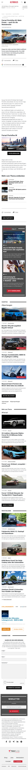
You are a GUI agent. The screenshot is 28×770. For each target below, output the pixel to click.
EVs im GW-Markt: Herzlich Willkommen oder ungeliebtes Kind (13, 249)
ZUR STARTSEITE (8, 218)
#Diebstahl (10, 352)
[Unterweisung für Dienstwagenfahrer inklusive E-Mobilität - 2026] (14, 266)
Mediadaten (20, 757)
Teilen (16, 60)
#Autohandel (11, 587)
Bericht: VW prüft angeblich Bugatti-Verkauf (11, 327)
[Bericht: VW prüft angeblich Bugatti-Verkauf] (14, 314)
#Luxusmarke (11, 323)
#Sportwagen (7, 305)
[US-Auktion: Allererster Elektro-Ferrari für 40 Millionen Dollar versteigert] (14, 422)
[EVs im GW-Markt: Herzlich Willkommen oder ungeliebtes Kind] (14, 237)
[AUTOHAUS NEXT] (9, 228)
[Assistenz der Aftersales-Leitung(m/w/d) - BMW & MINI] (5, 613)
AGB (9, 766)
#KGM (9, 558)
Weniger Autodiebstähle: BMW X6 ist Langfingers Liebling (13, 356)
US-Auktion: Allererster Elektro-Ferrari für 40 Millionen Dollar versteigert (13, 435)
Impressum (4, 766)
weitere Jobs (6, 629)
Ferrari (3, 100)
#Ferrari (4, 403)
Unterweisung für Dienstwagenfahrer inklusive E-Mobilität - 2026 (13, 279)
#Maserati (10, 381)
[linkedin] (17, 741)
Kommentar (4, 662)
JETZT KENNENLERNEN (14, 291)
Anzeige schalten (18, 629)
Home (3, 14)
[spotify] (21, 741)
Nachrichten (8, 14)
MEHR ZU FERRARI (8, 505)
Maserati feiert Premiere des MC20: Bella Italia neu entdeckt (13, 385)
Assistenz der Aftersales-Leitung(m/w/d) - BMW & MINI (12, 619)
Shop (5, 757)
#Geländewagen (11, 529)
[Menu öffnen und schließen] (2, 2)
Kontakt (8, 761)
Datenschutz (13, 766)
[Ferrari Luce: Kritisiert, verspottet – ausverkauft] (14, 453)
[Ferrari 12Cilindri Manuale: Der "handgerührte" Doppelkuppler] (14, 482)
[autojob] (23, 606)
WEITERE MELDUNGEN (9, 396)
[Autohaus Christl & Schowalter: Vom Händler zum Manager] (14, 578)
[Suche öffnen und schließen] (21, 2)
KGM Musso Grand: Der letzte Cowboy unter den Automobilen (12, 561)
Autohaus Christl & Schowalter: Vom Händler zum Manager (12, 590)
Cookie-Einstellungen (22, 766)
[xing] (14, 741)
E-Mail (3, 650)
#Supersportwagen (15, 401)
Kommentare (7, 60)
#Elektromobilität (11, 461)
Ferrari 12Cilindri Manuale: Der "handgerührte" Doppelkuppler (12, 494)
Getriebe (13, 105)
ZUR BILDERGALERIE (14, 153)
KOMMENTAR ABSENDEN (14, 687)
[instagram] (10, 741)
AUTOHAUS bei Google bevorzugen (13, 64)
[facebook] (6, 741)
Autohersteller (16, 14)
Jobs (11, 757)
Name (3, 656)
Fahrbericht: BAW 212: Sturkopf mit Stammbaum (13, 532)
